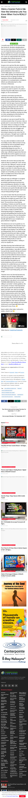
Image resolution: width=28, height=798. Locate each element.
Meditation (22, 701)
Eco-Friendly (4, 772)
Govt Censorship (13, 720)
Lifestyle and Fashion (13, 765)
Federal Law (13, 706)
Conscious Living (3, 746)
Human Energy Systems (13, 748)
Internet (12, 752)
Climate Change (5, 740)
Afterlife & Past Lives (5, 695)
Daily (2, 758)
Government (13, 717)
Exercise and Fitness (13, 699)
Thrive (20, 769)
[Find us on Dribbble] (16, 685)
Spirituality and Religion (23, 760)
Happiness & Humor (13, 729)
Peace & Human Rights (23, 721)
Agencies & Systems (3, 698)
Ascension (3, 719)
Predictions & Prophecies (22, 731)
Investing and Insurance (13, 757)
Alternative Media (3, 704)
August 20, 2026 (5, 499)
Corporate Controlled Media (3, 752)
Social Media (22, 758)
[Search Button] (26, 2)
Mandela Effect (14, 773)
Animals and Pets (4, 710)
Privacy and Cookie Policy (12, 796)
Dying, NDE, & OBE (4, 768)
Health (11, 735)
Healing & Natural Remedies (12, 732)
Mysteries (21, 712)
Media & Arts (22, 695)
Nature (21, 714)
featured (19, 388)
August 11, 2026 (5, 577)
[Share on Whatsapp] (19, 40)
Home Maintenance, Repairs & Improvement (13, 742)
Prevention (21, 735)
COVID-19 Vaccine (3, 756)
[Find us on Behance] (12, 685)
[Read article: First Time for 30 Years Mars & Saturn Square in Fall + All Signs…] (14, 537)
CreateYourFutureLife (16, 330)
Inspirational (13, 750)
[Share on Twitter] (13, 40)
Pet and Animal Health (22, 724)
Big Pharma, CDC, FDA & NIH (5, 727)
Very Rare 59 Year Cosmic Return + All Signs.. (14, 445)
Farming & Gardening (12, 702)
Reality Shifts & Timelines (23, 744)
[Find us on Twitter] (6, 685)
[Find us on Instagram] (9, 685)
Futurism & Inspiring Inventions (12, 714)
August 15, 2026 (5, 525)
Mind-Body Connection (22, 708)
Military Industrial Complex (21, 704)
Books (2, 730)
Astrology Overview (3, 724)
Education (3, 775)
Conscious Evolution (3, 743)
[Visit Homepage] (14, 2)
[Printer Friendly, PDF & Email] (14, 43)
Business (3, 731)
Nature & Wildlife (21, 717)
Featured (12, 704)
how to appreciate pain (7, 390)
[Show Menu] (1, 2)
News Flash (22, 719)
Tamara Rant (5, 19)
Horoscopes (13, 745)
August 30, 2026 (5, 447)
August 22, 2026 (5, 473)
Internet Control (12, 754)
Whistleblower (22, 775)
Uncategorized (22, 771)
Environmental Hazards (13, 693)
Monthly (21, 710)
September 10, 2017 (15, 19)
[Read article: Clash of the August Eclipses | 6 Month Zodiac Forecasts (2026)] (14, 563)
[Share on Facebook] (8, 40)
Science (21, 753)
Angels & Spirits (3, 707)
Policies (21, 727)
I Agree (22, 796)
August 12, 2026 (5, 551)
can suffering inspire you (10, 388)
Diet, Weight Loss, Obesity (4, 761)
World (20, 776)
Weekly (21, 773)
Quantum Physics (21, 741)
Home (2, 6)
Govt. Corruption (13, 723)
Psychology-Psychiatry (22, 738)
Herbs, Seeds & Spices (14, 738)
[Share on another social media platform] (24, 40)
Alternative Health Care (4, 701)
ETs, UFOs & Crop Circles (13, 696)
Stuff (20, 762)
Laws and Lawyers (12, 762)
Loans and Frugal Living (13, 768)
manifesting (20, 394)
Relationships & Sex (23, 749)
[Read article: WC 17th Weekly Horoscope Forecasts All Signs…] (14, 511)
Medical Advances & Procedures (22, 698)
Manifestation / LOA (15, 6)
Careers (3, 733)
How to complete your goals (8, 392)
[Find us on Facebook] (2, 685)
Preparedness (22, 733)
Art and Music (4, 714)
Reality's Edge (7, 6)
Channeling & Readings (4, 738)
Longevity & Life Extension (13, 771)
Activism (3, 692)
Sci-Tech (21, 751)
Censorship (4, 735)
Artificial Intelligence (4, 717)
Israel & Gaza (13, 759)
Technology (22, 764)
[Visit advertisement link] (14, 594)
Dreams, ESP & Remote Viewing (4, 764)
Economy (3, 774)
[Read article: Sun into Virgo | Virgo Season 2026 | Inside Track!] (14, 485)
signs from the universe (7, 396)
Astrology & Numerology (8, 442)
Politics (21, 728)
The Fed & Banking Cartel (22, 767)
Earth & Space (4, 770)
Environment (4, 777)
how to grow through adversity (9, 394)
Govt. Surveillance (13, 726)
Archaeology (4, 712)
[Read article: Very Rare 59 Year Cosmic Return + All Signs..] (14, 435)
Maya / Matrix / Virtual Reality (22, 693)
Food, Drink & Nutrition (13, 711)
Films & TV (12, 708)
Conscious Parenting (3, 749)
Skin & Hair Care (21, 755)
